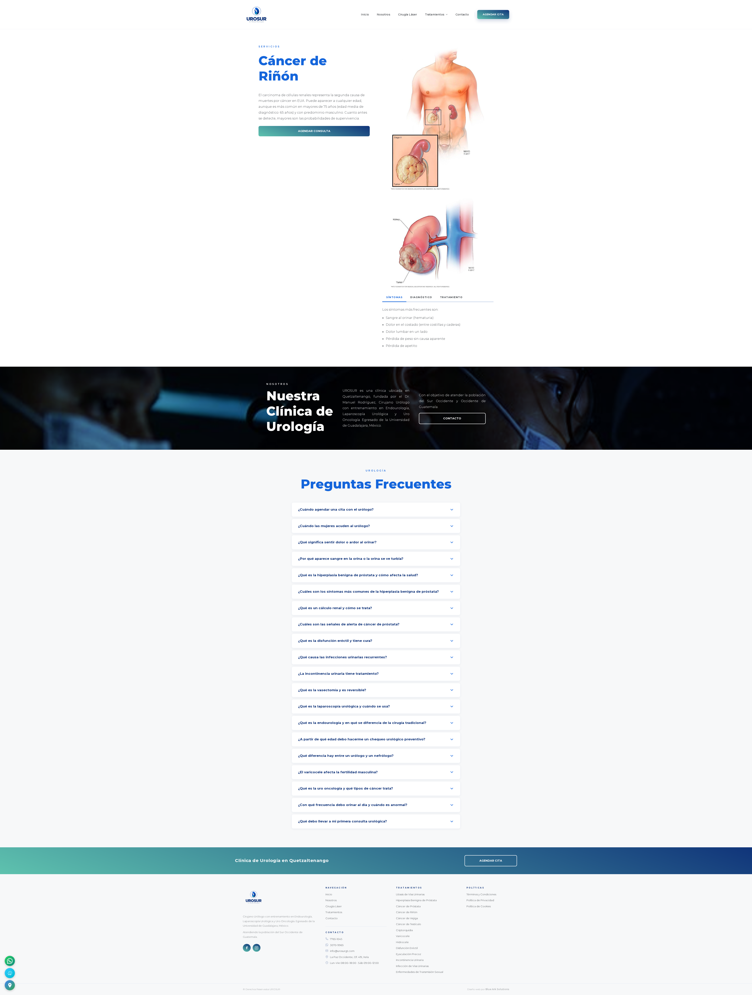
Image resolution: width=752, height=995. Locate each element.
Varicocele (403, 936)
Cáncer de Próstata (408, 906)
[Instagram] (256, 948)
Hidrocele (402, 942)
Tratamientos (435, 14)
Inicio (365, 14)
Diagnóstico (421, 297)
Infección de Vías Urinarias (412, 966)
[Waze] (10, 973)
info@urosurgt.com (342, 950)
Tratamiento (451, 297)
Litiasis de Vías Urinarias (410, 894)
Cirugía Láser (407, 14)
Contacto (462, 14)
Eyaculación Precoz (408, 954)
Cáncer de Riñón (406, 912)
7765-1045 (336, 939)
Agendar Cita (493, 14)
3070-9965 (336, 945)
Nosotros (383, 14)
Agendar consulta (314, 131)
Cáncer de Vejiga (407, 918)
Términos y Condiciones (481, 894)
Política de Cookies (478, 906)
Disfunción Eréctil (407, 948)
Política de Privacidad (480, 900)
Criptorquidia (404, 930)
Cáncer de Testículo (408, 924)
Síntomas (394, 297)
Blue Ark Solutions (497, 989)
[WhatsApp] (10, 961)
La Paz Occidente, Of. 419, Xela (349, 957)
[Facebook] (247, 948)
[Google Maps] (10, 985)
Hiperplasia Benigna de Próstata (416, 900)
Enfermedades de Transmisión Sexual (419, 971)
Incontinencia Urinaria (410, 960)
